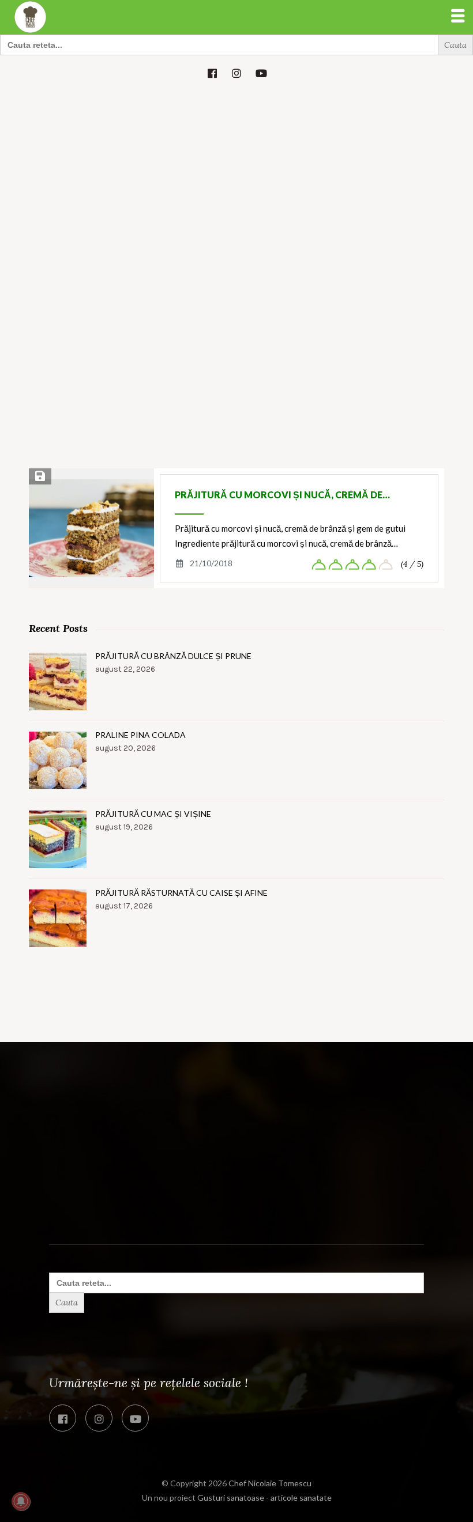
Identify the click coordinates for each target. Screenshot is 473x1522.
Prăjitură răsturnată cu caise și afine (181, 893)
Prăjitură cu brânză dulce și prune (173, 656)
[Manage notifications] (21, 1501)
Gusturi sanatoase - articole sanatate (264, 1497)
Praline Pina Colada (140, 735)
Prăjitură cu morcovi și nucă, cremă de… (282, 494)
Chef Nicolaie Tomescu (269, 1483)
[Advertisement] (236, 177)
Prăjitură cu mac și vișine (153, 814)
